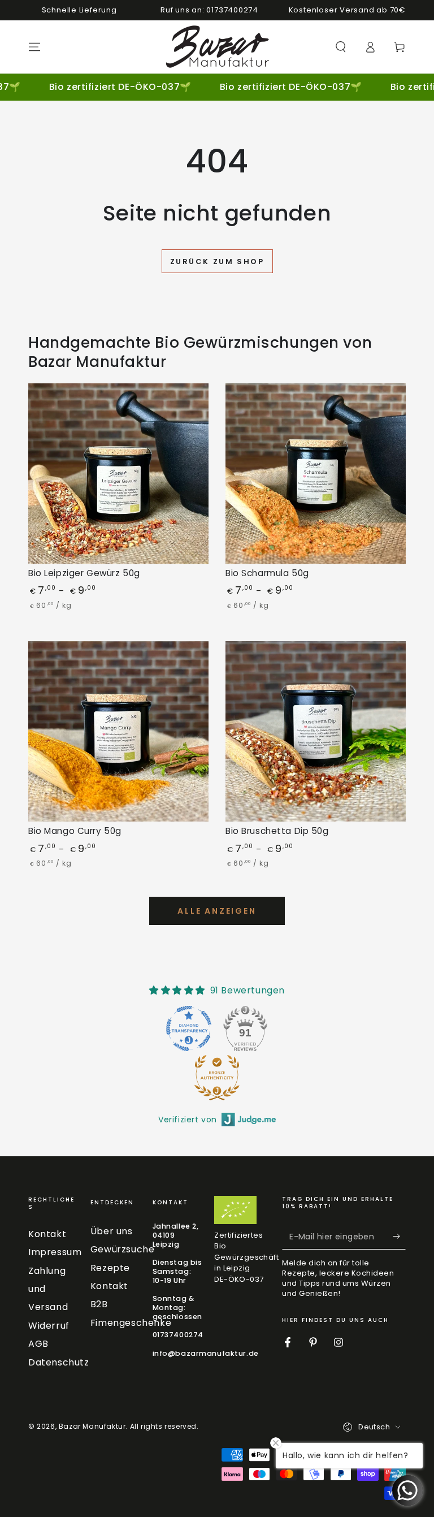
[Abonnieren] (399, 1236)
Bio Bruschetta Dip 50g (277, 831)
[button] (340, 46)
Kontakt (47, 1234)
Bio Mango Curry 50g (74, 831)
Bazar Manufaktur (92, 1426)
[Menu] (34, 46)
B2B (99, 1304)
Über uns (111, 1231)
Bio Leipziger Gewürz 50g (84, 573)
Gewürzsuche (122, 1249)
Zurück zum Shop (217, 261)
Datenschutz (58, 1362)
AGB (38, 1343)
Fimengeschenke (130, 1322)
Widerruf (49, 1325)
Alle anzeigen (216, 911)
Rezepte (110, 1267)
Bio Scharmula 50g (267, 573)
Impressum (54, 1252)
